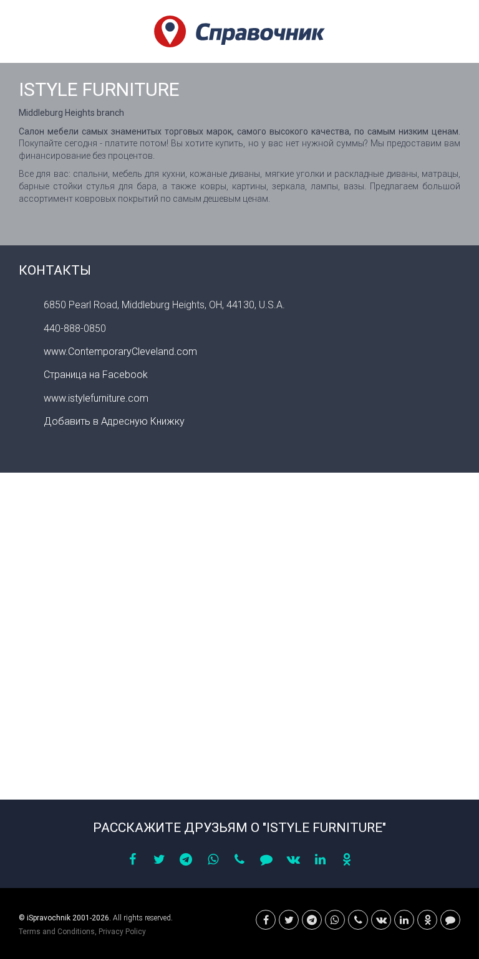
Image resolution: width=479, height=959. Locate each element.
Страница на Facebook (96, 374)
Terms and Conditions (57, 931)
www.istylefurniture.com (96, 398)
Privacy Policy (122, 931)
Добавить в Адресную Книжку (114, 421)
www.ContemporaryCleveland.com (120, 351)
